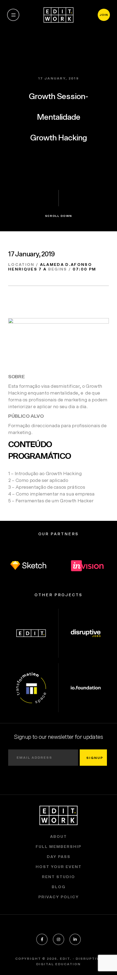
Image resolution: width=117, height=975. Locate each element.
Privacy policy (58, 897)
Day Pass (58, 857)
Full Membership (58, 847)
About (58, 837)
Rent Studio (58, 877)
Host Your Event (59, 867)
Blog (59, 887)
